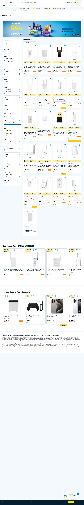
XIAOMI (7, 74)
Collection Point (8, 91)
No (6, 156)
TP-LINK (7, 68)
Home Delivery (8, 89)
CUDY (7, 69)
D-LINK (7, 73)
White (7, 107)
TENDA (7, 71)
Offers (7, 99)
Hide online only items (10, 182)
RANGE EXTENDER (9, 148)
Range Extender (9, 163)
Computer (8, 10)
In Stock (7, 51)
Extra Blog (70, 5)
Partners (7, 83)
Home (4, 10)
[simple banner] (5, 2)
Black (7, 109)
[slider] (4, 124)
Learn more (33, 501)
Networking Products (15, 10)
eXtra (7, 81)
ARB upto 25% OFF (9, 61)
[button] (78, 502)
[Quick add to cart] (35, 46)
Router (7, 166)
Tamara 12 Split (9, 58)
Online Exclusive (9, 101)
